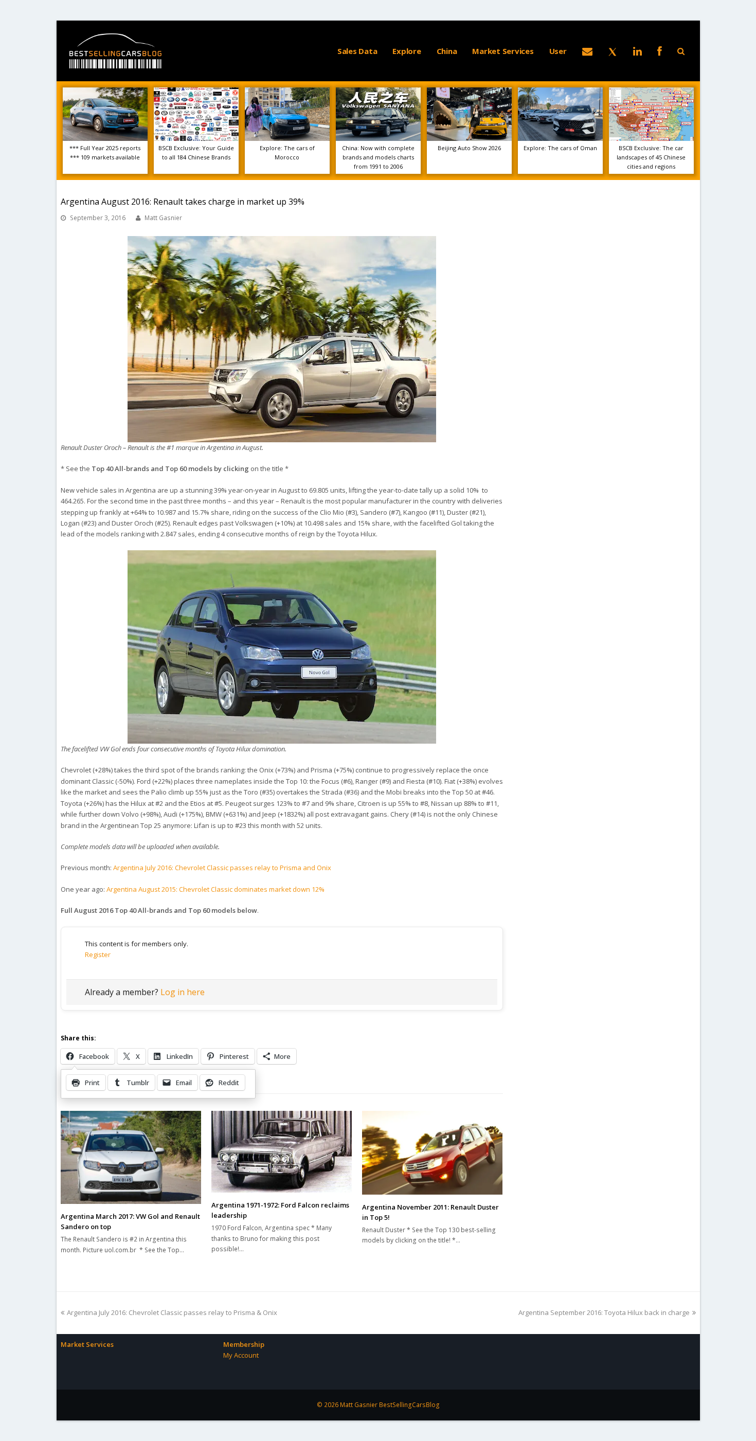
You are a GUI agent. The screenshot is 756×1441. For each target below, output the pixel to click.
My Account (241, 1355)
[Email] (587, 51)
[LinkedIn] (637, 51)
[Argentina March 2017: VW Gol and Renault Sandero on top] (131, 1157)
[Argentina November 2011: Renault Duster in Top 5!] (432, 1153)
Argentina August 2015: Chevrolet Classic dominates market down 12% (215, 889)
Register (98, 954)
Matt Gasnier (163, 217)
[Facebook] (660, 51)
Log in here (182, 992)
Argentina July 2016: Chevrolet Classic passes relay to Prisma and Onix (222, 867)
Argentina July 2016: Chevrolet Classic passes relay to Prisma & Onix (171, 1312)
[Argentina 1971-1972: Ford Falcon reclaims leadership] (281, 1152)
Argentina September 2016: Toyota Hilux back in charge (604, 1312)
